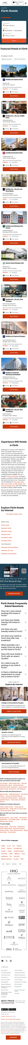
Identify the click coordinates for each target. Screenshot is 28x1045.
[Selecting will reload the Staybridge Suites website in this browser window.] (9, 937)
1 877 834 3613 (20, 1002)
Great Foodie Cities (14, 783)
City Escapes (4, 783)
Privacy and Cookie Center (20, 990)
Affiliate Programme (20, 975)
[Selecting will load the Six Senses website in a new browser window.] (9, 878)
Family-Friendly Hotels (6, 807)
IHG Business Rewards (20, 977)
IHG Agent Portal (5, 975)
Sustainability (4, 982)
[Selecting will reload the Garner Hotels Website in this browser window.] (22, 924)
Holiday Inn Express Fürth (14, 79)
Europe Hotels (4, 826)
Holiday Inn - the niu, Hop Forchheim (14, 410)
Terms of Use (4, 990)
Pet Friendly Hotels (14, 819)
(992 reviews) (15, 382)
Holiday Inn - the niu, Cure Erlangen (14, 300)
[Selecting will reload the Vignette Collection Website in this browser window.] (22, 884)
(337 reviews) (15, 345)
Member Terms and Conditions (6, 987)
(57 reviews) (15, 89)
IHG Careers (4, 970)
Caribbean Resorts (14, 794)
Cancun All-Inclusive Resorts (14, 796)
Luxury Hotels (14, 817)
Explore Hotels (18, 970)
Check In (5, 28)
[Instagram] (10, 960)
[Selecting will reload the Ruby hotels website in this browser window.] (9, 904)
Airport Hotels (23, 787)
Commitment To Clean (20, 982)
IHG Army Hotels (5, 979)
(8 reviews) (14, 272)
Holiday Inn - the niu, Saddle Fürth (15, 116)
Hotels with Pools (18, 785)
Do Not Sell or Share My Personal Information (6, 993)
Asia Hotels (12, 826)
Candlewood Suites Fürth (14, 152)
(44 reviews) (15, 199)
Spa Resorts (12, 789)
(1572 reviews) (15, 236)
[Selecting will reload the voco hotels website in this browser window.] (22, 898)
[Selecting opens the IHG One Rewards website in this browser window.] (14, 949)
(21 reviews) (15, 309)
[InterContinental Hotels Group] (5, 3)
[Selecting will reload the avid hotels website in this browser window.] (9, 930)
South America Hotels (16, 830)
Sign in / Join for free (18, 3)
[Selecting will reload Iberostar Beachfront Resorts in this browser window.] (9, 911)
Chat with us (4, 977)
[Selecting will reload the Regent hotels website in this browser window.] (22, 878)
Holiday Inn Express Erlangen (15, 336)
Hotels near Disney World (7, 810)
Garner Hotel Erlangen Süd (15, 263)
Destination (6, 23)
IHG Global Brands (6, 972)
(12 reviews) (15, 125)
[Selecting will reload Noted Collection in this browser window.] (9, 898)
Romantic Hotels (5, 787)
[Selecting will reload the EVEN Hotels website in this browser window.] (9, 917)
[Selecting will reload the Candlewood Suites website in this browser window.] (14, 944)
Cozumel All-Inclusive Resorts (8, 798)
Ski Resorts (14, 787)
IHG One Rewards (13, 476)
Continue (13, 1037)
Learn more (5, 1016)
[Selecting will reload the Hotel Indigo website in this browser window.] (22, 891)
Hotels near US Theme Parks (18, 808)
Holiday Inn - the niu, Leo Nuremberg (14, 190)
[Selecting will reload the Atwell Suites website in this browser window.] (22, 930)
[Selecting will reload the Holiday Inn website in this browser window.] (9, 924)
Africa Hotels (12, 832)
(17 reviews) (14, 162)
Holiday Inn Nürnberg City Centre (14, 227)
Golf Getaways (21, 789)
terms (16, 1027)
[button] (25, 3)
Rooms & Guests (7, 33)
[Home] (3, 863)
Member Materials (5, 984)
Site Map (17, 993)
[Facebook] (3, 960)
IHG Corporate (18, 984)
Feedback (3, 996)
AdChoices (17, 986)
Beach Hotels (4, 794)
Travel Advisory (19, 979)
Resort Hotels (4, 789)
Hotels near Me (4, 817)
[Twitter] (6, 960)
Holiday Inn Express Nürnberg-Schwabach (13, 373)
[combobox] (6, 59)
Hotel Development (20, 972)
